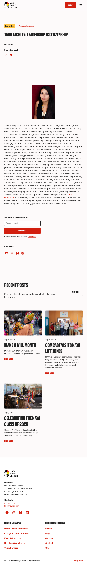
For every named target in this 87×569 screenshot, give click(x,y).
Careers (49, 538)
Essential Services (12, 538)
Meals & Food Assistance (16, 528)
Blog (47, 533)
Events (48, 528)
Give (47, 548)
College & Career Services (16, 533)
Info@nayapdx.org (11, 506)
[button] (80, 5)
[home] (10, 5)
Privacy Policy (78, 561)
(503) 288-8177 (10, 503)
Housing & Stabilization (14, 543)
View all (75, 292)
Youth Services (11, 548)
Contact (49, 543)
